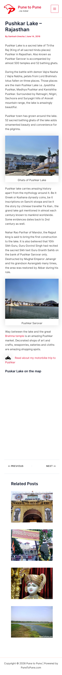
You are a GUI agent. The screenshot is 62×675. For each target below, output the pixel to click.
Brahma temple (14, 336)
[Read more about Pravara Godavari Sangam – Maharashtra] (32, 621)
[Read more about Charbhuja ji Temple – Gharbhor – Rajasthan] (32, 506)
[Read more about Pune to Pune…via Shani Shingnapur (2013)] (32, 544)
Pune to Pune (29, 7)
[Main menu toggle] (55, 9)
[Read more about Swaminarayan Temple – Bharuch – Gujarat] (32, 583)
